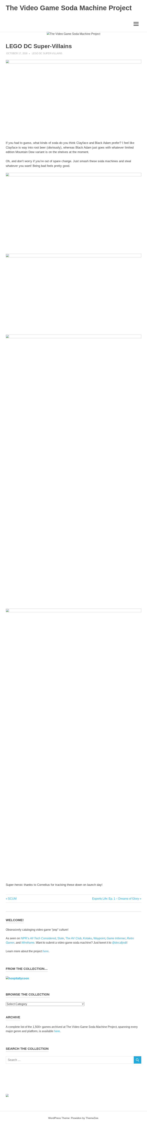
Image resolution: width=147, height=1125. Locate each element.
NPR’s (38, 938)
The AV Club (73, 938)
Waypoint (99, 938)
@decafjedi (119, 942)
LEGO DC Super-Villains (47, 53)
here (46, 951)
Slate (60, 938)
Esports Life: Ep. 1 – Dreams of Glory (115, 898)
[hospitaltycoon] (17, 978)
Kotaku (87, 938)
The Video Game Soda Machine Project (69, 8)
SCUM (12, 898)
